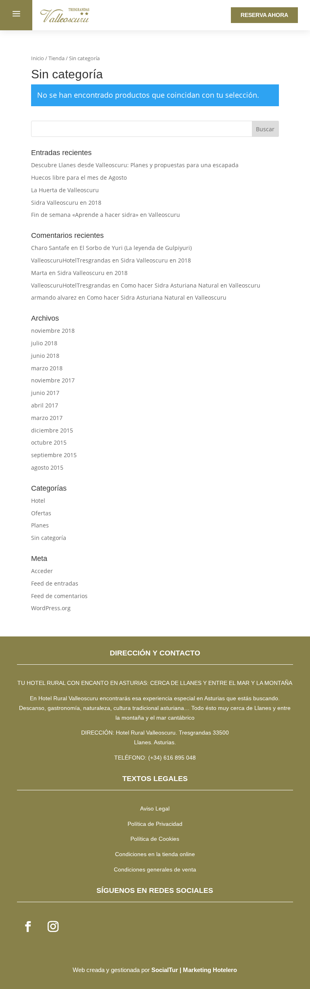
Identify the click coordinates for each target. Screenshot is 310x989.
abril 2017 (44, 405)
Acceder (42, 571)
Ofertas (41, 513)
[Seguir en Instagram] (53, 927)
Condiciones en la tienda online (155, 854)
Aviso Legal (155, 808)
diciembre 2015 (52, 430)
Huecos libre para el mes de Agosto (79, 177)
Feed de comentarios (59, 596)
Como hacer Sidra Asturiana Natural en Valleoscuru (190, 285)
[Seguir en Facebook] (28, 927)
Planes (40, 525)
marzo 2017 (47, 418)
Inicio (37, 58)
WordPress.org (51, 608)
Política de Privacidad (155, 824)
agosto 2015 (47, 467)
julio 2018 (44, 343)
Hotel (38, 500)
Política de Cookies (154, 839)
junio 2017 (45, 393)
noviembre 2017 (53, 380)
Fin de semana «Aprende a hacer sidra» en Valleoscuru (105, 214)
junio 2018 (45, 355)
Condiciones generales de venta (155, 869)
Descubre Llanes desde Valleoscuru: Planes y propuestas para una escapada (135, 165)
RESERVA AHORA (264, 15)
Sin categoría (48, 538)
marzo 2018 (47, 368)
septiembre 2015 (54, 455)
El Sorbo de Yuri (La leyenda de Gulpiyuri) (136, 248)
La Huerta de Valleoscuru (65, 190)
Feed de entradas (54, 583)
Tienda (56, 58)
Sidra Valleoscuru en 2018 (66, 202)
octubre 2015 (49, 442)
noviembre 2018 (53, 330)
